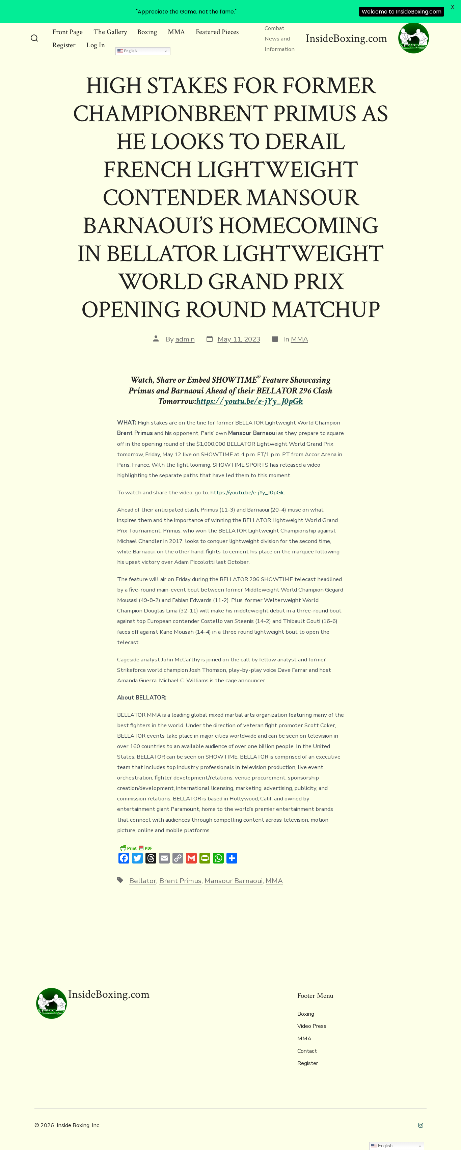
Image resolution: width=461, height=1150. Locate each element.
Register (64, 45)
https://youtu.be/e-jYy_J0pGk (247, 492)
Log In (95, 45)
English (130, 51)
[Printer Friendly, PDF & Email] (136, 848)
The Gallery (110, 31)
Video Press (311, 1026)
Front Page (67, 31)
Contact (307, 1051)
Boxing (147, 31)
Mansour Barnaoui (234, 880)
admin (185, 339)
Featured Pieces (217, 31)
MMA (176, 31)
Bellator (142, 880)
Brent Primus (180, 880)
